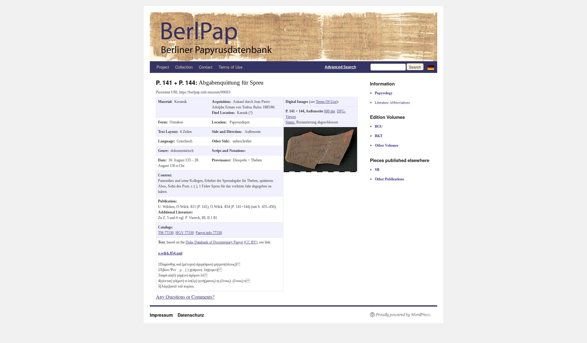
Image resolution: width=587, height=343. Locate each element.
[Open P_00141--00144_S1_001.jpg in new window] (320, 130)
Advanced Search (340, 67)
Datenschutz (191, 315)
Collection (184, 67)
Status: (290, 122)
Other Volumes (386, 145)
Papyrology (384, 93)
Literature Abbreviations (392, 102)
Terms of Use (230, 67)
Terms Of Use (326, 102)
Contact (205, 67)
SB (377, 169)
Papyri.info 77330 (209, 233)
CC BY (250, 242)
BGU (379, 126)
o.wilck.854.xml (170, 253)
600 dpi (329, 111)
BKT (378, 135)
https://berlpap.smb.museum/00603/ (205, 92)
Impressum (164, 315)
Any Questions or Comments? (185, 296)
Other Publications (389, 179)
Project (163, 67)
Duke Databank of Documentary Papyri (214, 242)
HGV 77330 (184, 233)
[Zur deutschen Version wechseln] (430, 67)
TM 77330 (166, 233)
